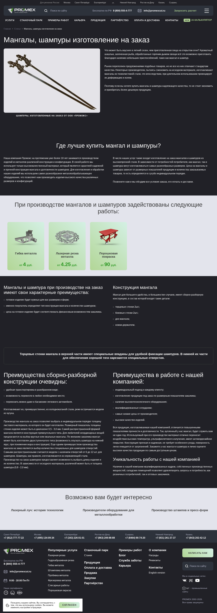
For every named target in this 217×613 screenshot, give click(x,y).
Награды (154, 555)
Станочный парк (31, 20)
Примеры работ (58, 20)
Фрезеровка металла (59, 580)
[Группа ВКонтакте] (184, 580)
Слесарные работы (58, 585)
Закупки (90, 578)
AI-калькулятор (198, 20)
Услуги (9, 20)
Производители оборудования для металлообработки (108, 512)
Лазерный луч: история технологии (37, 510)
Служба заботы (130, 560)
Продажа (90, 572)
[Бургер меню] (206, 11)
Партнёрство (120, 20)
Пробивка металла (58, 575)
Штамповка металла (59, 570)
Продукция (98, 20)
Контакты (171, 20)
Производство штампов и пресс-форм (180, 510)
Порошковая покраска (108, 255)
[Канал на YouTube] (197, 580)
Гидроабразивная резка (61, 560)
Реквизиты (154, 560)
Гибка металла (26, 253)
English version (157, 572)
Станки (88, 555)
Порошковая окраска (59, 590)
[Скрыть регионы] (113, 3)
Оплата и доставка (147, 20)
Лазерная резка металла (67, 255)
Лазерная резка (56, 555)
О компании (157, 550)
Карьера (79, 20)
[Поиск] (46, 11)
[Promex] (22, 10)
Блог (122, 555)
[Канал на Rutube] (191, 580)
